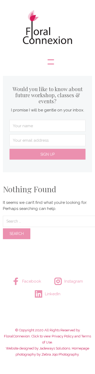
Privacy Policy (63, 336)
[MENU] (47, 62)
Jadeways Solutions (54, 348)
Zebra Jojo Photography (60, 354)
